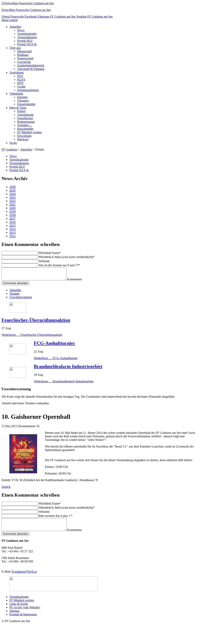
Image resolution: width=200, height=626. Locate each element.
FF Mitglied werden (29, 132)
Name (49, 253)
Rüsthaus (23, 55)
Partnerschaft (25, 58)
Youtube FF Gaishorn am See (94, 16)
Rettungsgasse (26, 121)
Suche (13, 142)
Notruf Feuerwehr (13, 16)
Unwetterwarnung (20, 297)
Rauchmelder (25, 128)
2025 (12, 190)
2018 (12, 215)
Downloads (24, 135)
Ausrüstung (16, 72)
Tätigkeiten (16, 93)
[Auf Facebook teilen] (3, 407)
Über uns (15, 47)
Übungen (23, 100)
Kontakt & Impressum (23, 614)
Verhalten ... (24, 125)
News (20, 30)
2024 (12, 194)
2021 (12, 204)
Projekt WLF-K (27, 44)
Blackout (22, 139)
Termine (14, 293)
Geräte (21, 86)
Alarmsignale (25, 114)
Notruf (21, 111)
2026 (12, 186)
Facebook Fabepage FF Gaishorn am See (50, 16)
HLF (20, 76)
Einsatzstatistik (26, 104)
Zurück (6, 486)
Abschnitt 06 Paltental (30, 69)
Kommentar (74, 279)
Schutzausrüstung (28, 90)
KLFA (21, 79)
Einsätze (22, 97)
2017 (12, 218)
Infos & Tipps (17, 107)
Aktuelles (15, 26)
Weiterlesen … (32, 334)
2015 (12, 225)
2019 (12, 211)
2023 (12, 197)
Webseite (44, 261)
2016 (12, 222)
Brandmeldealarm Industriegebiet (68, 366)
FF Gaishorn (9, 149)
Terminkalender (27, 33)
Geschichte (24, 62)
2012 (12, 236)
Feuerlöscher (25, 118)
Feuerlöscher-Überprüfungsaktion (36, 320)
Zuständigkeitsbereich (30, 65)
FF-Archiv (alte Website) (24, 607)
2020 (12, 208)
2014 (12, 229)
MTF (20, 83)
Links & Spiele (18, 603)
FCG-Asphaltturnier (54, 343)
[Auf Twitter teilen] (7, 407)
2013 (12, 232)
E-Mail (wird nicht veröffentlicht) (66, 257)
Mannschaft (24, 51)
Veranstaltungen (27, 37)
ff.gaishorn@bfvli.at (24, 571)
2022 (12, 201)
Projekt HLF (25, 40)
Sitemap (14, 611)
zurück (13, 20)
